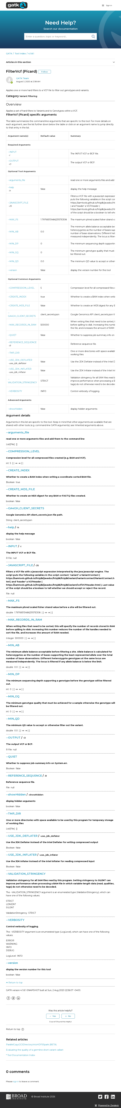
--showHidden (15, 409)
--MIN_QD (13, 261)
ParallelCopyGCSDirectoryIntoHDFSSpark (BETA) (31, 1044)
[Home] (16, 5)
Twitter (13, 1000)
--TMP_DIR (13, 352)
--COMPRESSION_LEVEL (21, 288)
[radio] (52, 1016)
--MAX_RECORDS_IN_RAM (22, 324)
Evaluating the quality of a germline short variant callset (34, 1050)
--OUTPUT (13, 161)
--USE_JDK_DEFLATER (20, 360)
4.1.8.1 (31, 53)
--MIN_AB (13, 231)
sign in (16, 1081)
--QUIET (12, 335)
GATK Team (22, 78)
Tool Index (20, 53)
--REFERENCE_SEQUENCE (22, 342)
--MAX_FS (13, 219)
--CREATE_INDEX (17, 296)
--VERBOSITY (15, 391)
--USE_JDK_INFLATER (19, 369)
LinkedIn (18, 1000)
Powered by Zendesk (108, 1105)
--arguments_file (16, 180)
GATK (9, 53)
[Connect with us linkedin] (113, 1097)
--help (11, 187)
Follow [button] (44, 72)
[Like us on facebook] (107, 1097)
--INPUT (12, 152)
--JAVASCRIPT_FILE (18, 202)
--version (12, 270)
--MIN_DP (13, 243)
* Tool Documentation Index (20, 1055)
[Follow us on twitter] (100, 1097)
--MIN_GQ (13, 252)
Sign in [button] (109, 5)
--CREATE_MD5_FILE (19, 305)
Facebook (8, 1000)
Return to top (15, 982)
